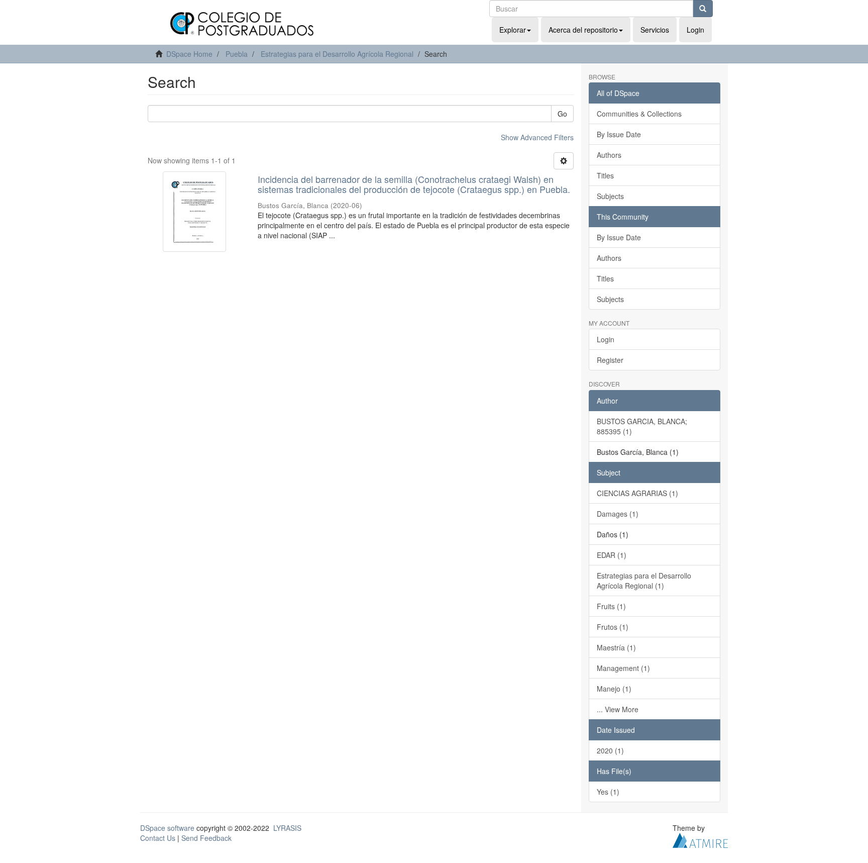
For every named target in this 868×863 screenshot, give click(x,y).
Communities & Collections (639, 114)
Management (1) (623, 668)
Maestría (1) (616, 647)
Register (610, 360)
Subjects (610, 196)
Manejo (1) (614, 689)
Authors (609, 155)
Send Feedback (206, 838)
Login (605, 339)
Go (562, 114)
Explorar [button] (512, 30)
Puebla (237, 54)
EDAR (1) (611, 555)
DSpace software (167, 828)
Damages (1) (617, 514)
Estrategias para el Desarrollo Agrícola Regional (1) (644, 580)
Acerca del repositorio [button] (583, 30)
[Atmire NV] (700, 839)
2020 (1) (610, 750)
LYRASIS (287, 828)
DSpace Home (189, 54)
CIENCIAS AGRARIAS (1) (637, 493)
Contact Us (157, 838)
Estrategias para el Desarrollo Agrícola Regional (337, 54)
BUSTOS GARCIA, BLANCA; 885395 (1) (642, 426)
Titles (605, 175)
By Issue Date (619, 134)
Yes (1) (608, 792)
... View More (617, 709)
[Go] (703, 8)
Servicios (654, 30)
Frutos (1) (612, 627)
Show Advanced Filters (537, 137)
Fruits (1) (611, 606)
